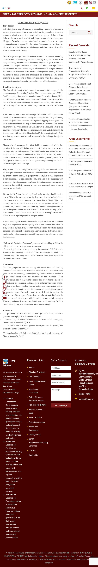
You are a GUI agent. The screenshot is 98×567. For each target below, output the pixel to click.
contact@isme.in (86, 399)
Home (31, 367)
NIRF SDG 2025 (35, 417)
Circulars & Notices (37, 372)
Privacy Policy (34, 435)
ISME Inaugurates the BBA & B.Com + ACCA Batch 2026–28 (81, 174)
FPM (71, 199)
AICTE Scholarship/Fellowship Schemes (38, 442)
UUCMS (32, 450)
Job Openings (34, 377)
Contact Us (33, 455)
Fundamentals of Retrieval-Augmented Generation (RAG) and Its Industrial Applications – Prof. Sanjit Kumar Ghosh (80, 106)
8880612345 (84, 394)
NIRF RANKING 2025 (37, 405)
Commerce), (86, 196)
